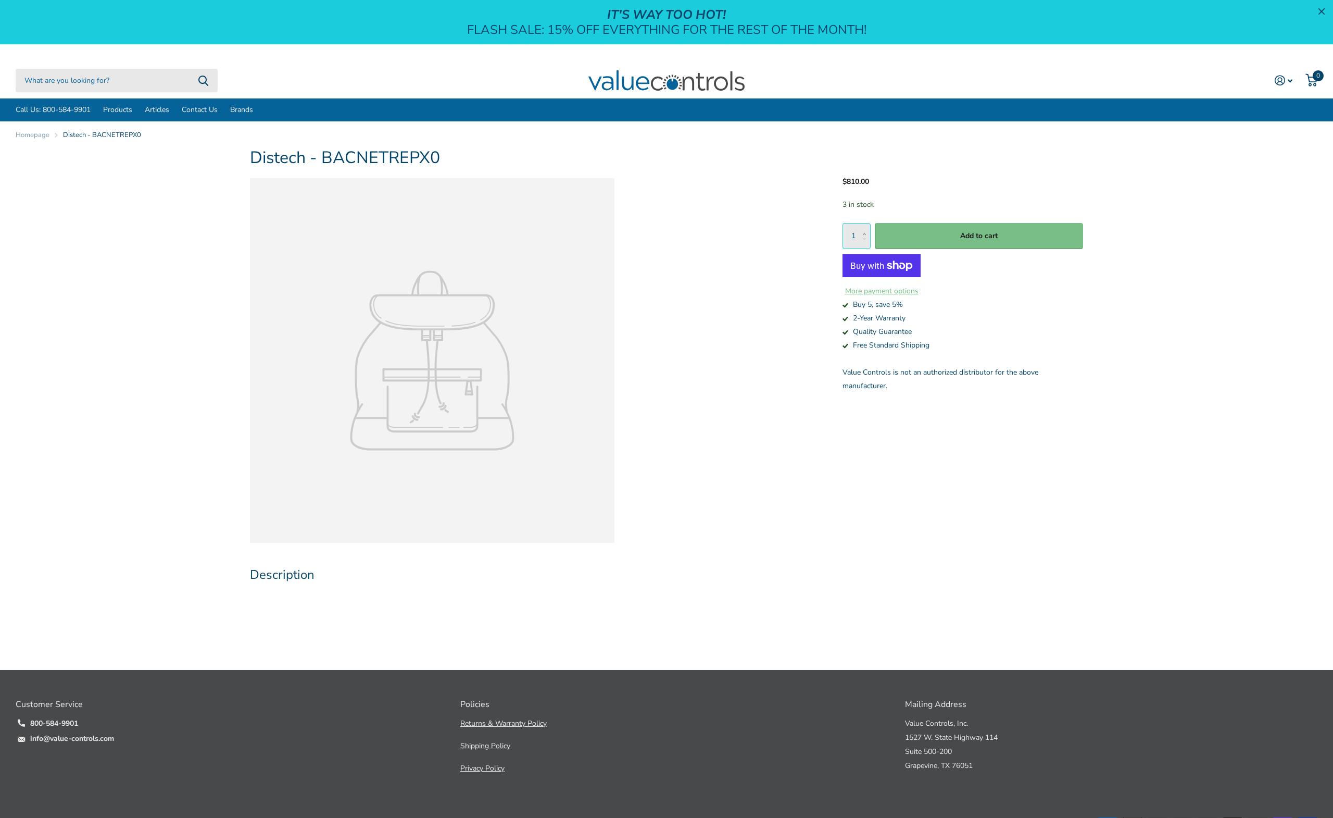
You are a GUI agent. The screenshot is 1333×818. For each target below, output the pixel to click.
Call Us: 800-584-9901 (53, 110)
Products (117, 110)
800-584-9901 (54, 723)
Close (1321, 11)
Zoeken (203, 80)
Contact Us (200, 110)
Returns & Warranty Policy (503, 723)
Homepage (32, 135)
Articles (157, 110)
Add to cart (979, 236)
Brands (241, 110)
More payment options (882, 291)
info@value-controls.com (72, 738)
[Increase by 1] (867, 227)
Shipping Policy (485, 746)
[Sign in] (1284, 80)
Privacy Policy (482, 768)
